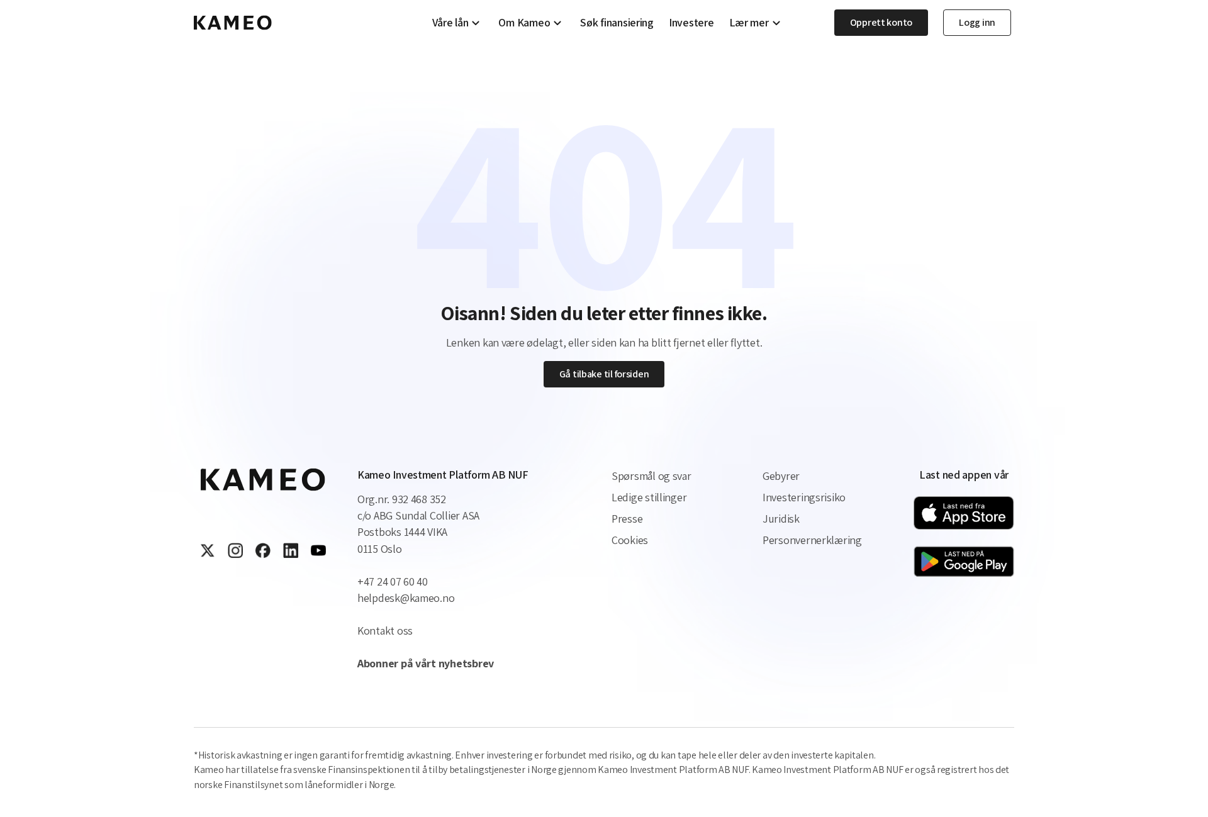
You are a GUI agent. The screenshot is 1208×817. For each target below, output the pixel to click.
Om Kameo (524, 23)
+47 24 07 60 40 (392, 581)
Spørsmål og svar (651, 476)
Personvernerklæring (812, 540)
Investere (691, 23)
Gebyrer (781, 476)
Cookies (630, 540)
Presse (627, 518)
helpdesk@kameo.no (405, 598)
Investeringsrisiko (804, 497)
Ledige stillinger (649, 497)
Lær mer (749, 23)
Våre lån (450, 23)
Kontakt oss (385, 630)
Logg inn (977, 22)
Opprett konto (881, 22)
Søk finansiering (617, 23)
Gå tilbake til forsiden (604, 374)
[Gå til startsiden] (233, 22)
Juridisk (781, 518)
